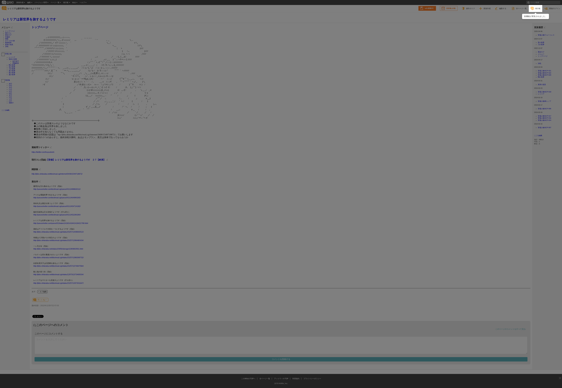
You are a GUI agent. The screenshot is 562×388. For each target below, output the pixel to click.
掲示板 (537, 8)
